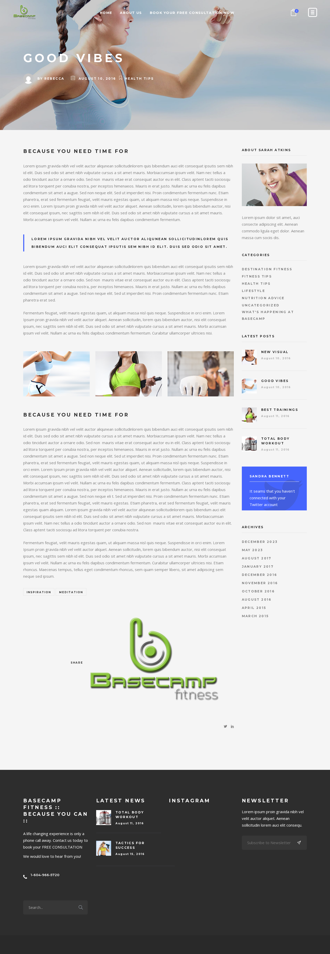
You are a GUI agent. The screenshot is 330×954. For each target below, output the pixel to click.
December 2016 (259, 575)
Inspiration (39, 592)
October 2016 (258, 591)
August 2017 (256, 558)
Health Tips (139, 78)
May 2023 (252, 550)
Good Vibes (275, 381)
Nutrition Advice (263, 298)
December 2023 (260, 542)
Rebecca (54, 78)
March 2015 (255, 616)
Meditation (71, 592)
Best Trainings (279, 410)
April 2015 (254, 608)
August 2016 (256, 599)
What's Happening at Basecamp (268, 315)
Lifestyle (253, 291)
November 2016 (260, 583)
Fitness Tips (257, 276)
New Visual (275, 352)
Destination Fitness (267, 269)
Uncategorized (261, 305)
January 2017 (258, 566)
